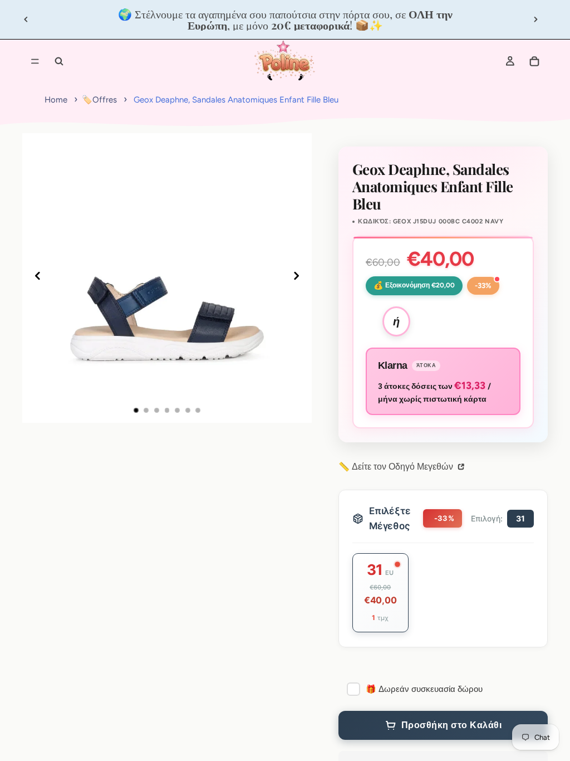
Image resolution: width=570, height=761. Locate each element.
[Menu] (35, 61)
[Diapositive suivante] (535, 19)
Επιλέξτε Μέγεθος (390, 518)
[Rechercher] (59, 61)
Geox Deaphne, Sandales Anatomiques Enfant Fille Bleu (236, 100)
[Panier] (534, 61)
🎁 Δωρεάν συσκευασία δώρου (424, 689)
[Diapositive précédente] (26, 19)
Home (56, 100)
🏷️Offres (99, 100)
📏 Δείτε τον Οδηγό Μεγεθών (396, 466)
